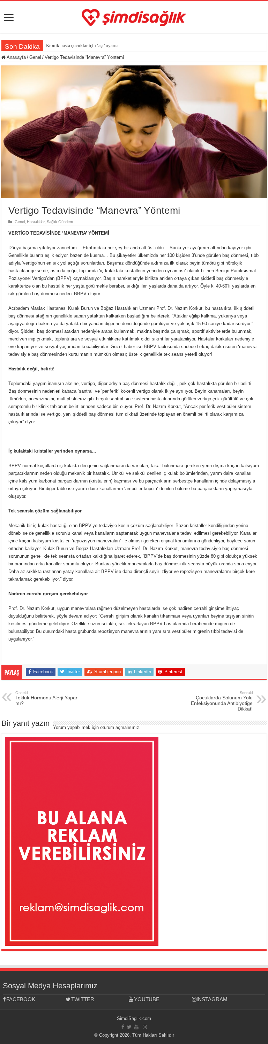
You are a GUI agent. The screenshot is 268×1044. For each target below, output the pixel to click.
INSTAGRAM (212, 999)
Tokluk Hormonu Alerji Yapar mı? (46, 698)
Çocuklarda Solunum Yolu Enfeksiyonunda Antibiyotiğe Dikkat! (222, 701)
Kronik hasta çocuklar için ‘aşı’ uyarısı (82, 45)
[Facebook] (123, 1027)
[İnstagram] (145, 1027)
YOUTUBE (146, 999)
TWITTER (82, 999)
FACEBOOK (20, 999)
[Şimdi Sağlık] (134, 16)
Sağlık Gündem (60, 222)
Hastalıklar (36, 222)
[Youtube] (136, 1027)
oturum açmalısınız (119, 727)
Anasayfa (16, 57)
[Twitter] (129, 1027)
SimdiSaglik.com (134, 1018)
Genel (35, 57)
